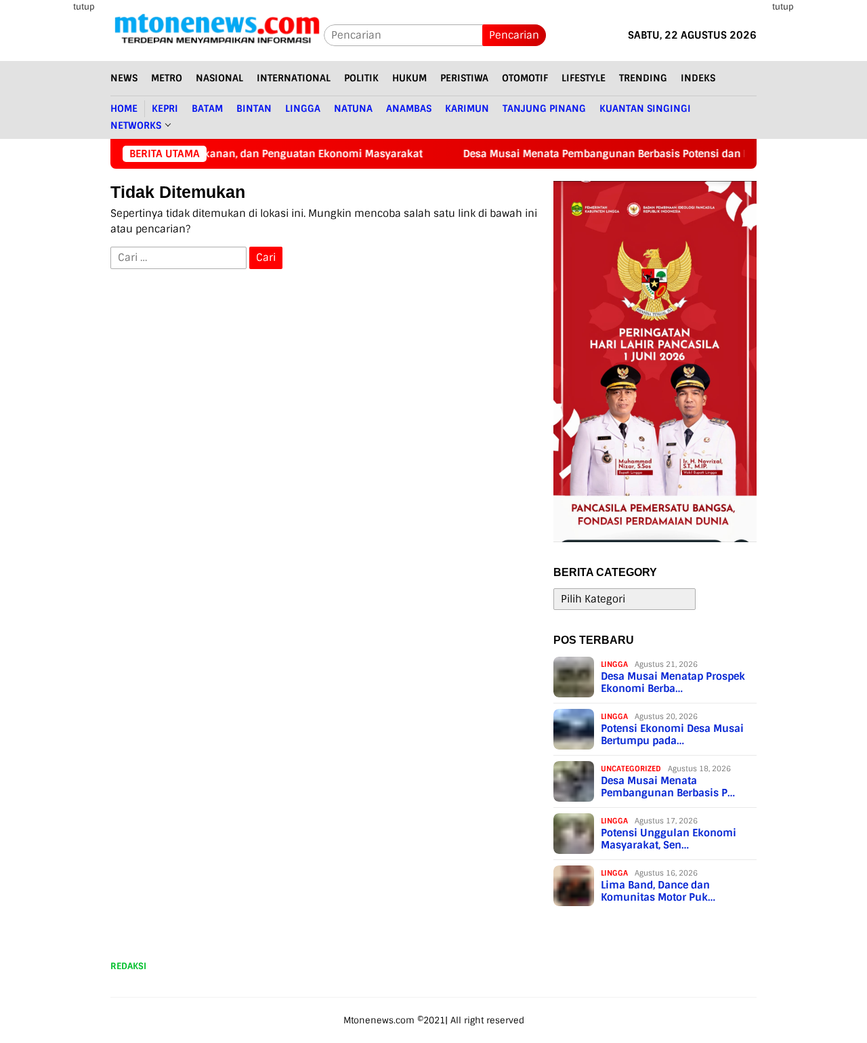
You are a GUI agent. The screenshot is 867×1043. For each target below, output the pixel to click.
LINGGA (614, 664)
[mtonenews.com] (217, 34)
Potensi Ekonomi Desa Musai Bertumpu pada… (672, 734)
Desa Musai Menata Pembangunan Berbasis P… (668, 787)
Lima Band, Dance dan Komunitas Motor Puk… (658, 891)
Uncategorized (631, 768)
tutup (84, 6)
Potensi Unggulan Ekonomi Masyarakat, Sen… (668, 839)
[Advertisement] (818, 203)
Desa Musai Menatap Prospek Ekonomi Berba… (673, 682)
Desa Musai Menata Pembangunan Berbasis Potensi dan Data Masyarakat (582, 154)
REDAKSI (128, 966)
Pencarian (514, 35)
